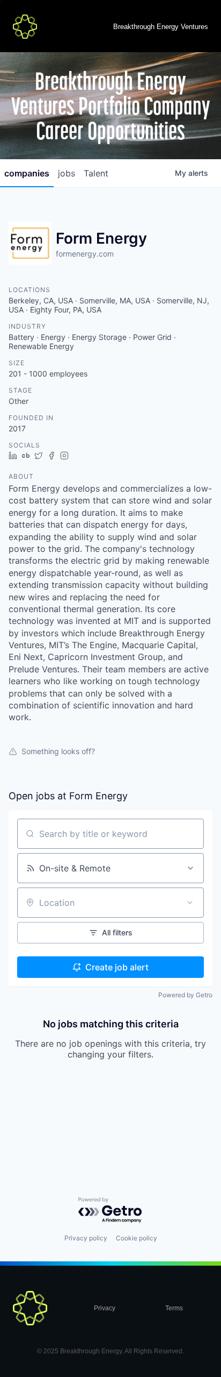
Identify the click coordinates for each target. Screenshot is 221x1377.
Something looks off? (58, 751)
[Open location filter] (190, 902)
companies (26, 173)
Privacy (104, 1308)
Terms (174, 1308)
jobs (66, 173)
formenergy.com (85, 253)
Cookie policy (136, 1238)
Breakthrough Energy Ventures (160, 27)
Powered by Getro (185, 995)
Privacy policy (85, 1238)
